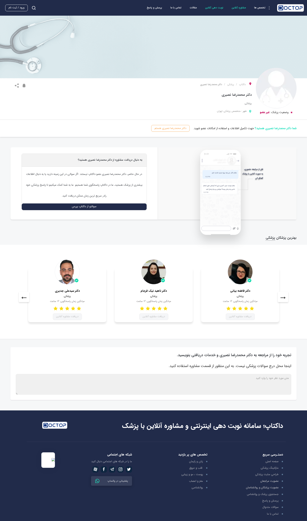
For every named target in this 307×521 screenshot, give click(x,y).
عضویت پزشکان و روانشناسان (262, 487)
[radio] (79, 308)
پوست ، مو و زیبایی (192, 474)
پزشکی (230, 84)
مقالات (193, 8)
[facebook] (104, 469)
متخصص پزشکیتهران (229, 111)
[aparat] (95, 469)
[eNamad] (48, 460)
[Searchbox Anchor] (32, 8)
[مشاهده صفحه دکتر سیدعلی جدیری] (67, 271)
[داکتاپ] (290, 8)
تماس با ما (175, 8)
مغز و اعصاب (196, 481)
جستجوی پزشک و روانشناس (263, 494)
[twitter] (129, 469)
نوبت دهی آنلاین (214, 8)
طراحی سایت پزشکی (267, 474)
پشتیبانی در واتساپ (117, 481)
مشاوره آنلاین (239, 8)
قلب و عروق (196, 468)
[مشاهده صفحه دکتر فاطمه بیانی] (240, 271)
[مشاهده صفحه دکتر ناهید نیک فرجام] (153, 271)
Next (283, 297)
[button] (263, 8)
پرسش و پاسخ (154, 8)
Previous (24, 297)
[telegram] (112, 469)
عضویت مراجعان (269, 481)
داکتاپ (242, 84)
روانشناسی (197, 487)
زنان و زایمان (196, 461)
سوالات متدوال (270, 507)
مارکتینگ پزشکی (270, 468)
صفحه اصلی (272, 461)
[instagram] (120, 469)
